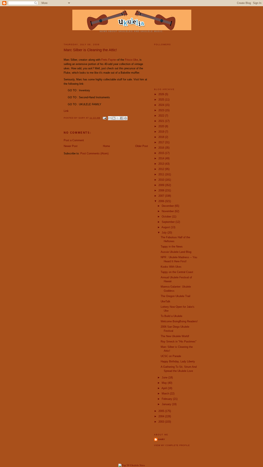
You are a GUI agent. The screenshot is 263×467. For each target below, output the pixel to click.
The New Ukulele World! (175, 336)
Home (106, 146)
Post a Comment (74, 140)
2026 (161, 94)
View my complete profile (172, 445)
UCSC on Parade (171, 356)
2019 (161, 131)
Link (66, 110)
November (168, 211)
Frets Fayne (108, 59)
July (164, 232)
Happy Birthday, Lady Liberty (178, 361)
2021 (161, 121)
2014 (161, 158)
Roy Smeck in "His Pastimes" (178, 341)
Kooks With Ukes (171, 266)
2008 (161, 190)
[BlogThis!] (114, 118)
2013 (161, 163)
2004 (161, 416)
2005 (161, 411)
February (167, 398)
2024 (161, 104)
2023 (161, 110)
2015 (161, 153)
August (166, 227)
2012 (161, 169)
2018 (161, 137)
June (165, 377)
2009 (161, 185)
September (168, 221)
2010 (161, 179)
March (166, 393)
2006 (161, 201)
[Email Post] (104, 118)
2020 (161, 126)
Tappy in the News (172, 246)
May (165, 382)
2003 (161, 421)
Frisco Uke (131, 59)
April (164, 388)
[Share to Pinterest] (125, 118)
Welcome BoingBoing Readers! (179, 321)
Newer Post (70, 146)
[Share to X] (118, 118)
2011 (161, 174)
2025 (161, 99)
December (168, 205)
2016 (161, 147)
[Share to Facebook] (122, 118)
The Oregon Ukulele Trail (175, 296)
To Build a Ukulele (171, 316)
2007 (161, 195)
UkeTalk (165, 301)
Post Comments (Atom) (94, 153)
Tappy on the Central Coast (177, 272)
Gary (82, 118)
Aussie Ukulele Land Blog (176, 251)
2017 (161, 142)
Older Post (141, 146)
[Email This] (110, 118)
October (167, 216)
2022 (161, 115)
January (167, 404)
